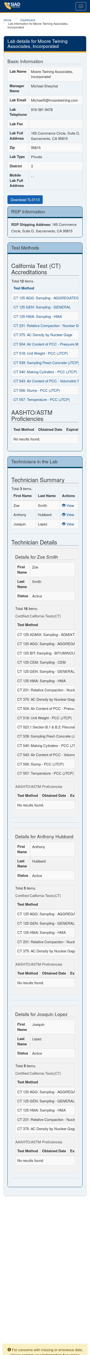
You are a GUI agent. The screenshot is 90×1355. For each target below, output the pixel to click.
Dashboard (27, 20)
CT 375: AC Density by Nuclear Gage (42, 334)
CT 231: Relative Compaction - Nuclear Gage (48, 325)
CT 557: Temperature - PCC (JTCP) (41, 399)
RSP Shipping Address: (31, 224)
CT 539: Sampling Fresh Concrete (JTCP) (46, 362)
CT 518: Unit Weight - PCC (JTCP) (40, 353)
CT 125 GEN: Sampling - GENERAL (42, 306)
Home (8, 20)
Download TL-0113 (25, 199)
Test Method (23, 288)
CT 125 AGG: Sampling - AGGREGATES (45, 297)
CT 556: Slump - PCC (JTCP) (36, 390)
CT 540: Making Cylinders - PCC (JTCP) (45, 371)
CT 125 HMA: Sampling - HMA (37, 316)
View (70, 505)
